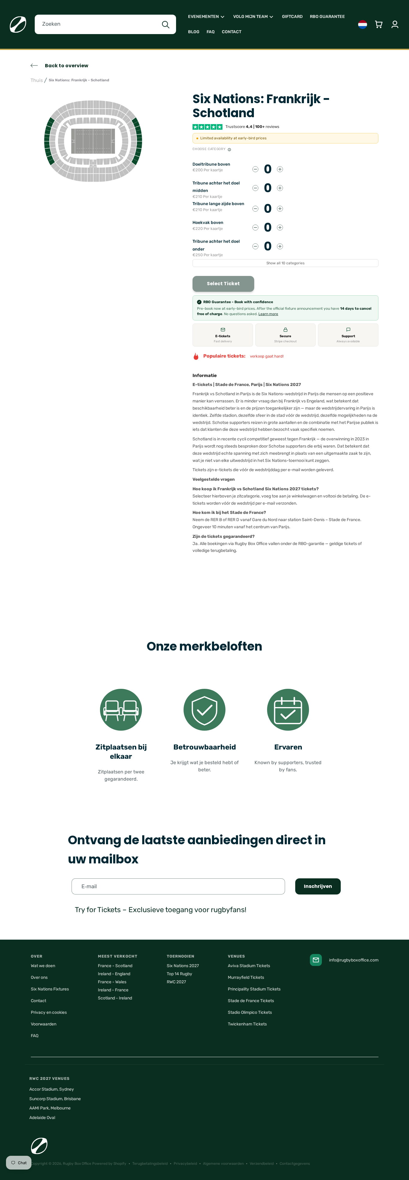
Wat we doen (43, 965)
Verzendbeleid (262, 1163)
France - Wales (112, 981)
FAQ (34, 1035)
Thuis (37, 80)
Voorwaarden (43, 1024)
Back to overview (66, 65)
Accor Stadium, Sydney (51, 1089)
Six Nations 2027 (183, 965)
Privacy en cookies (49, 1012)
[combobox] (105, 24)
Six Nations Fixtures (50, 989)
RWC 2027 (176, 981)
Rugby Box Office (77, 1163)
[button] (207, 17)
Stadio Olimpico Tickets (250, 1012)
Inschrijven (318, 886)
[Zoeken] (165, 24)
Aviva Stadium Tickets (249, 965)
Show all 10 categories (285, 263)
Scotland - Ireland (115, 998)
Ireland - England (114, 973)
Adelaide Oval (42, 1117)
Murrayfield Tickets (246, 977)
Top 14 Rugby (179, 973)
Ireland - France (113, 990)
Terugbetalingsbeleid (150, 1163)
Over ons (39, 977)
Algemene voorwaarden (223, 1163)
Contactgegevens (295, 1163)
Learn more (268, 314)
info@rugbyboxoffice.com (353, 960)
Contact (38, 1000)
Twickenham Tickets (247, 1024)
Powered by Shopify (109, 1163)
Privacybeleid (185, 1163)
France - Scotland (115, 965)
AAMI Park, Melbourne (50, 1108)
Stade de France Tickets (251, 1000)
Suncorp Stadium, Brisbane (55, 1098)
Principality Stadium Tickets (254, 989)
